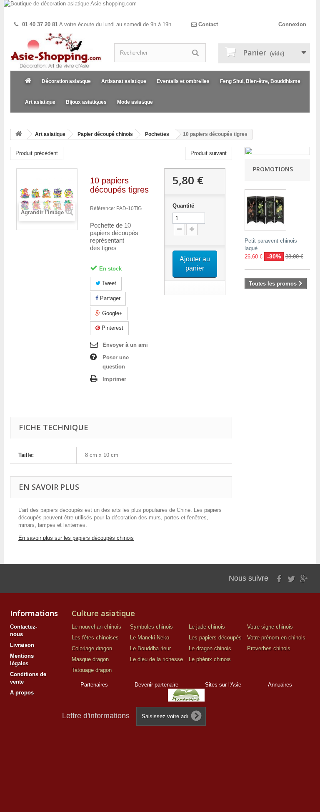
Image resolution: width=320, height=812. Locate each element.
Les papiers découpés (215, 637)
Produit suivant (208, 153)
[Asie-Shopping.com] (56, 51)
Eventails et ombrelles (183, 81)
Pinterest (111, 328)
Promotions (273, 169)
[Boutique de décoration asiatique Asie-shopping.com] (160, 9)
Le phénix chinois (210, 659)
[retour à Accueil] (19, 134)
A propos (22, 692)
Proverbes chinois (268, 648)
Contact (207, 24)
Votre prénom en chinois (276, 637)
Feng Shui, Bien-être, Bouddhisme (260, 81)
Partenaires (94, 685)
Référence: (102, 208)
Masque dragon (90, 659)
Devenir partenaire (156, 685)
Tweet (108, 283)
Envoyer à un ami (125, 345)
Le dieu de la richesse (156, 659)
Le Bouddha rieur (150, 648)
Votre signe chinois (270, 627)
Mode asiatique (135, 102)
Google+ (111, 313)
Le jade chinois (207, 627)
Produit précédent (36, 153)
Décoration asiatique (66, 81)
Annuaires (280, 685)
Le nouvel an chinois (96, 627)
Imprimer (114, 379)
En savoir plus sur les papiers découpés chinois (76, 538)
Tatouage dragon (92, 670)
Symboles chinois (151, 627)
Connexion (292, 24)
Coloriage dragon (92, 648)
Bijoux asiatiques (86, 102)
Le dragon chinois (210, 648)
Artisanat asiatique (123, 81)
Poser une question (115, 362)
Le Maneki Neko (149, 637)
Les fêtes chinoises (95, 637)
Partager (109, 298)
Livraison (22, 645)
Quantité (183, 206)
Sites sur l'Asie (223, 685)
